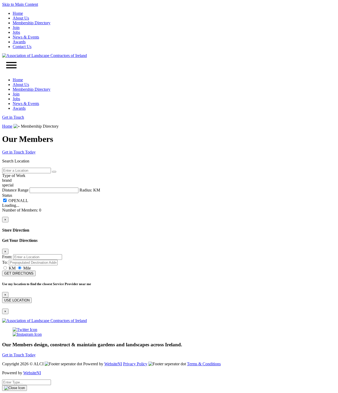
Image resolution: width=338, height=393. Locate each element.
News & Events (26, 37)
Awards (19, 42)
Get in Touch (13, 117)
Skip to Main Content (20, 4)
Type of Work (13, 175)
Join (16, 27)
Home (18, 13)
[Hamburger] (11, 65)
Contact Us (22, 46)
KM (12, 268)
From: (7, 257)
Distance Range (15, 190)
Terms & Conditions (204, 364)
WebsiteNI (113, 364)
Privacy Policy (135, 364)
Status (7, 195)
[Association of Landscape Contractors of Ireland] (44, 55)
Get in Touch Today (19, 152)
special (7, 185)
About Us (21, 18)
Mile (26, 268)
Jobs (16, 32)
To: (5, 262)
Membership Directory (31, 23)
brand (7, 180)
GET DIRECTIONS (19, 273)
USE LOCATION (17, 300)
